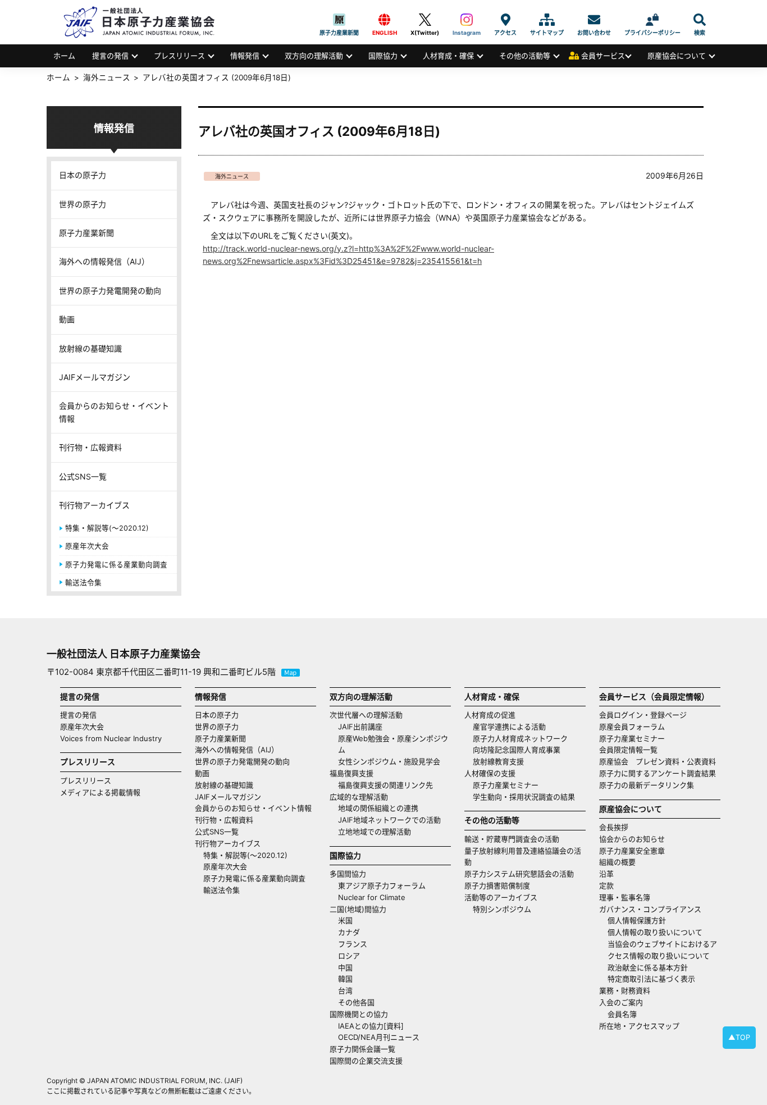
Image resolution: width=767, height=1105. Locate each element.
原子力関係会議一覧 (362, 1048)
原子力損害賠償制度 (497, 885)
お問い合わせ (594, 19)
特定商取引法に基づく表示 (651, 978)
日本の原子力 (82, 175)
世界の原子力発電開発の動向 (110, 290)
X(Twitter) (425, 19)
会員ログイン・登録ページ (643, 714)
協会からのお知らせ (632, 838)
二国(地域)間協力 (358, 909)
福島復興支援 (351, 773)
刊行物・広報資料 (90, 447)
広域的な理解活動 (359, 796)
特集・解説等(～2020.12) (107, 528)
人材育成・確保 (448, 55)
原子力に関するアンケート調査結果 (657, 773)
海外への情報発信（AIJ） (104, 261)
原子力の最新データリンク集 (646, 784)
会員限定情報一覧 (628, 749)
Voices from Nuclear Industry (111, 738)
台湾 (345, 990)
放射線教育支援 (498, 761)
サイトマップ (546, 19)
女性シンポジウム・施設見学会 (389, 761)
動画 (67, 319)
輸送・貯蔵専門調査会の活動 (511, 838)
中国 (345, 967)
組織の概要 (617, 861)
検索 (699, 19)
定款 (606, 885)
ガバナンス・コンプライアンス (650, 909)
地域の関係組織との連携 (378, 807)
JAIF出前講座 (360, 726)
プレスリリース (179, 55)
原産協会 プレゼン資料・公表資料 (657, 761)
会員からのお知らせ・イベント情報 (114, 412)
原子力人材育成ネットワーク (520, 738)
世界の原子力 (82, 204)
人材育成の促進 (489, 714)
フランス (352, 943)
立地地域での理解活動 (374, 831)
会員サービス (603, 55)
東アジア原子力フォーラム (382, 885)
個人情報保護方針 (637, 920)
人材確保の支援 (489, 773)
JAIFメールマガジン (94, 377)
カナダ (349, 932)
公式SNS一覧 (83, 476)
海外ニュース (232, 176)
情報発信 (244, 55)
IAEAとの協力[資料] (371, 1025)
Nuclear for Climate (371, 897)
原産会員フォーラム (632, 726)
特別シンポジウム (502, 909)
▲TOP (739, 1037)
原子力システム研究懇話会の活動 (519, 873)
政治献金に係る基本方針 (648, 967)
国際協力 (383, 55)
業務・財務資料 (624, 990)
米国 (345, 920)
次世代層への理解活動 (366, 714)
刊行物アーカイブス (94, 505)
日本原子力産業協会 (145, 22)
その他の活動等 (524, 55)
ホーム (64, 55)
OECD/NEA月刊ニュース (378, 1037)
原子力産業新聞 (339, 19)
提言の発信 (110, 55)
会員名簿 (622, 1014)
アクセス (505, 19)
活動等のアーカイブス (500, 897)
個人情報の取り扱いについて (655, 932)
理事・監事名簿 (624, 897)
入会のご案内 (621, 1002)
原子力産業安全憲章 (632, 850)
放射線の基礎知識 (90, 348)
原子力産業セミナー (505, 784)
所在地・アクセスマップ (639, 1025)
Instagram (466, 19)
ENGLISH (385, 19)
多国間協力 (348, 873)
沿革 (606, 873)
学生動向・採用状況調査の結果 (527, 796)
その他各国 (356, 1002)
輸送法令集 (83, 582)
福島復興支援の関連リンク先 (385, 784)
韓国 (345, 978)
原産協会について (676, 55)
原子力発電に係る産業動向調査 (116, 564)
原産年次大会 (87, 546)
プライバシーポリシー (652, 19)
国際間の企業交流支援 (366, 1060)
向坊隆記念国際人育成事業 (516, 749)
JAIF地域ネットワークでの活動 (389, 819)
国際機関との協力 (359, 1014)
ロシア (349, 955)
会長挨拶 (613, 827)
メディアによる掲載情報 (100, 792)
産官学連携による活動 (509, 726)
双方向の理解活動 (314, 55)
